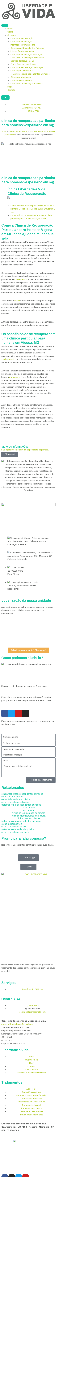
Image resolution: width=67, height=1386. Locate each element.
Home (10, 29)
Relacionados (12, 788)
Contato (11, 90)
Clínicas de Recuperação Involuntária (27, 58)
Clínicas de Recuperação (21, 38)
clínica (17, 300)
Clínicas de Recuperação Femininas (26, 83)
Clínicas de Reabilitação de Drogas (26, 54)
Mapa (9, 87)
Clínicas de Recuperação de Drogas (26, 67)
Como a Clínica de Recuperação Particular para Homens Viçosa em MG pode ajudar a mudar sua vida (32, 209)
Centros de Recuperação (22, 61)
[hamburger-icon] (4, 25)
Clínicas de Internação (20, 77)
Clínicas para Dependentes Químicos (27, 48)
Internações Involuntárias (22, 51)
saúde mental (20, 279)
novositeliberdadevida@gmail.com (17, 1024)
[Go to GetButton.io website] (50, 1174)
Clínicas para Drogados (21, 80)
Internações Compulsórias (22, 45)
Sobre (10, 32)
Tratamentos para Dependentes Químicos (30, 74)
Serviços (11, 35)
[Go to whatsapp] (50, 1169)
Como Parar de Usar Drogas (23, 64)
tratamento (14, 377)
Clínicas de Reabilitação (21, 41)
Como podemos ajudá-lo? (22, 658)
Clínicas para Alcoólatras (21, 70)
